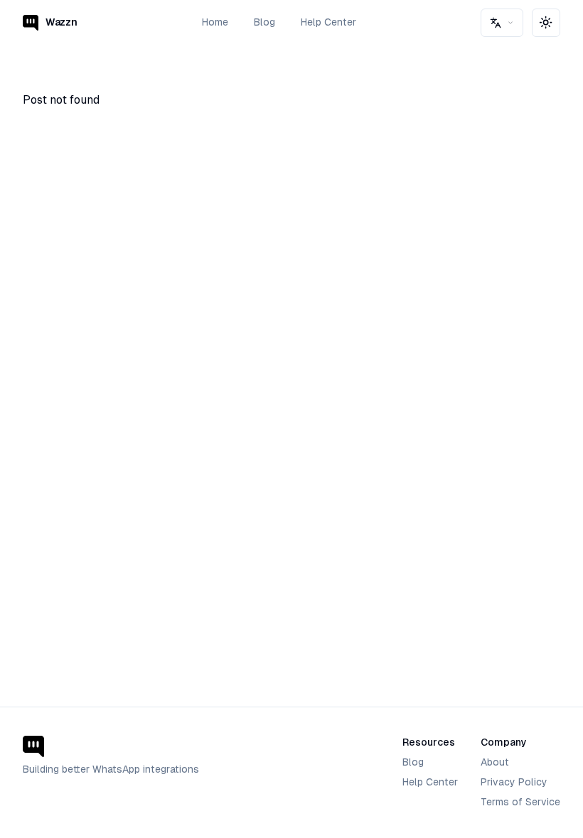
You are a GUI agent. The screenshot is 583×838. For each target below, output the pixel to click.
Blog (264, 22)
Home (215, 22)
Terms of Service (520, 801)
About (495, 762)
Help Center (328, 22)
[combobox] (502, 23)
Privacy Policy (514, 782)
